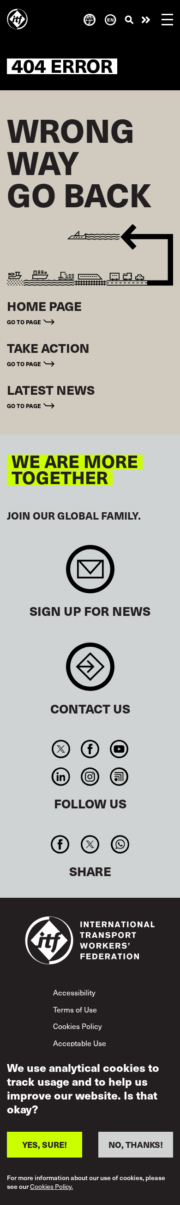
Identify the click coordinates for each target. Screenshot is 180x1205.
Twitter (61, 749)
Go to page (24, 322)
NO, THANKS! (135, 1144)
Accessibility (74, 992)
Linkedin (61, 776)
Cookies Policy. (51, 1186)
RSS (119, 776)
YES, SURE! (44, 1144)
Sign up (90, 573)
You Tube (119, 749)
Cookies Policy (77, 1025)
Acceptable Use (79, 1042)
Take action (146, 20)
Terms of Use (75, 1009)
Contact (90, 671)
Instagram (90, 776)
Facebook (90, 749)
